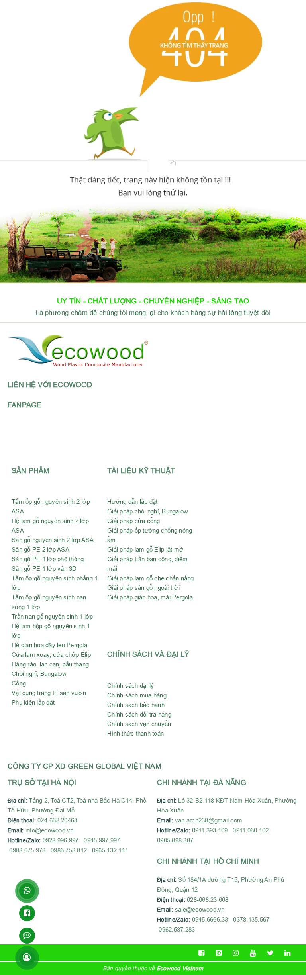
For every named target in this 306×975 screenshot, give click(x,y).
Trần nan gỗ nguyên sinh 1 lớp (52, 616)
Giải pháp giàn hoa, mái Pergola (150, 597)
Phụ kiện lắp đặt (33, 702)
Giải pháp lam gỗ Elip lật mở (145, 549)
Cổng (19, 683)
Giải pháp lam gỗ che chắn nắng (150, 578)
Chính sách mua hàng (137, 695)
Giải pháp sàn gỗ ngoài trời (143, 587)
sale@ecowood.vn (200, 909)
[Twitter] (270, 953)
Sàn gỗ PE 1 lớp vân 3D (44, 568)
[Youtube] (253, 953)
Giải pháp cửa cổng (133, 520)
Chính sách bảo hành (136, 704)
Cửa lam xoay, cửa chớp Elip (51, 654)
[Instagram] (236, 953)
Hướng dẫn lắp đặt (132, 501)
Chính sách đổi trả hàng (139, 714)
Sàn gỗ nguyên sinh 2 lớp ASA (53, 539)
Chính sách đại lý (130, 685)
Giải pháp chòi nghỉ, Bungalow (147, 511)
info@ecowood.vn (50, 830)
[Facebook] (201, 953)
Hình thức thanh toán (135, 733)
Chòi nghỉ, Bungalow (39, 673)
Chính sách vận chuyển (139, 723)
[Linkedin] (287, 953)
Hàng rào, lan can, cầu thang (50, 664)
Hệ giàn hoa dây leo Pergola (49, 645)
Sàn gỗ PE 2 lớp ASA (40, 549)
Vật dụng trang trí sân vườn (49, 692)
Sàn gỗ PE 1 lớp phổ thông (48, 559)
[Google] (219, 953)
